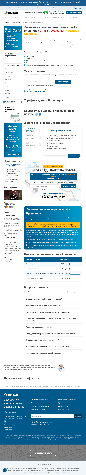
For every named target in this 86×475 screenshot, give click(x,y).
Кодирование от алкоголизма (68, 403)
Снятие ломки (9, 72)
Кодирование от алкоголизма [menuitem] (54, 18)
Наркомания (16, 22)
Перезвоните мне (74, 12)
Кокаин (7, 97)
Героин (7, 83)
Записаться (74, 156)
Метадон (8, 79)
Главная (6, 22)
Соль (6, 86)
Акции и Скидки (47, 8)
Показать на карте (43, 453)
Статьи (39, 8)
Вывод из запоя (63, 406)
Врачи (5, 8)
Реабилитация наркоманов (40, 406)
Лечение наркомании (10, 55)
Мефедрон (8, 76)
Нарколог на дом (63, 409)
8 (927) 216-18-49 (57, 12)
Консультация (63, 82)
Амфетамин (8, 93)
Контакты (55, 8)
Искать (78, 416)
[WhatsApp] (12, 207)
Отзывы (27, 8)
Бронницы (78, 8)
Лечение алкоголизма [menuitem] (31, 18)
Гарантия (33, 8)
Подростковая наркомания (13, 69)
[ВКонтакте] (5, 207)
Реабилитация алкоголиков (67, 399)
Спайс (7, 90)
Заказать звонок (69, 186)
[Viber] (10, 207)
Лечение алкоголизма (38, 409)
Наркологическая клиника (40, 399)
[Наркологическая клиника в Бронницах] (13, 13)
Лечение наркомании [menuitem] (11, 18)
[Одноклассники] (7, 207)
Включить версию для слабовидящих (11, 400)
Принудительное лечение (12, 65)
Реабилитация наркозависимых (10, 60)
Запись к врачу (11, 412)
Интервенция (13, 8)
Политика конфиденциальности (13, 425)
